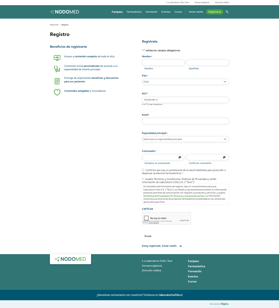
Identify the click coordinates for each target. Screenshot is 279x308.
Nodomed (54, 25)
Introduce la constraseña (157, 163)
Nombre (149, 68)
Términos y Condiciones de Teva (189, 195)
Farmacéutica (134, 11)
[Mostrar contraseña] (179, 157)
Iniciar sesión (196, 11)
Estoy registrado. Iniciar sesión (159, 246)
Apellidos (194, 68)
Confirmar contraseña (200, 163)
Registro (65, 25)
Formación (151, 11)
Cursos (178, 11)
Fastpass (117, 12)
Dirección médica (222, 2)
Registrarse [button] (214, 11)
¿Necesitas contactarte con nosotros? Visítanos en (139, 295)
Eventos (165, 11)
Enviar (148, 236)
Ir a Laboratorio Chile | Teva (177, 2)
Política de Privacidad (157, 195)
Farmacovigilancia (202, 2)
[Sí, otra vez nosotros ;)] (219, 304)
